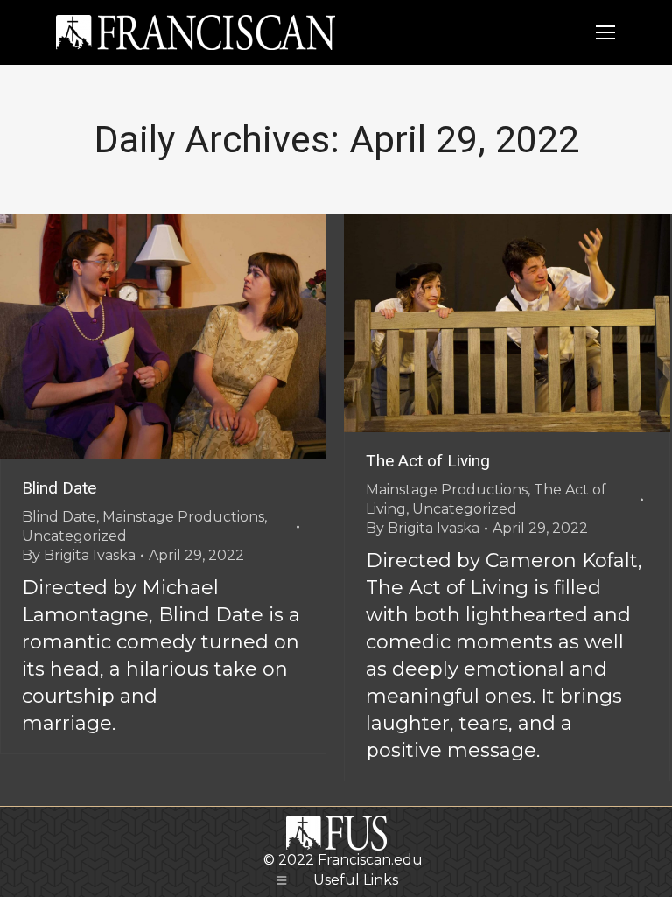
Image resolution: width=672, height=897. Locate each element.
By (79, 555)
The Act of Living (428, 461)
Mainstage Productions (183, 516)
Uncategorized (74, 536)
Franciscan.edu (370, 859)
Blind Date (59, 488)
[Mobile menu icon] (605, 32)
